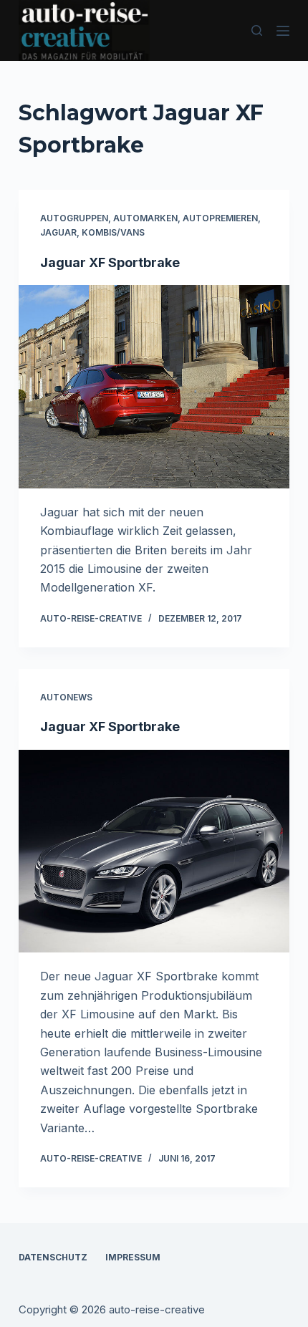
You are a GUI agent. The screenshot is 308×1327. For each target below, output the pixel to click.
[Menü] (282, 30)
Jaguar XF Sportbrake (110, 262)
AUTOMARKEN (145, 218)
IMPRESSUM (132, 1257)
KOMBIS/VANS (113, 232)
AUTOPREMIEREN (220, 218)
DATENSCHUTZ (53, 1257)
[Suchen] (256, 30)
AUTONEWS (66, 697)
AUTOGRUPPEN (74, 218)
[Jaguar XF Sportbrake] (154, 386)
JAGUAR (58, 232)
